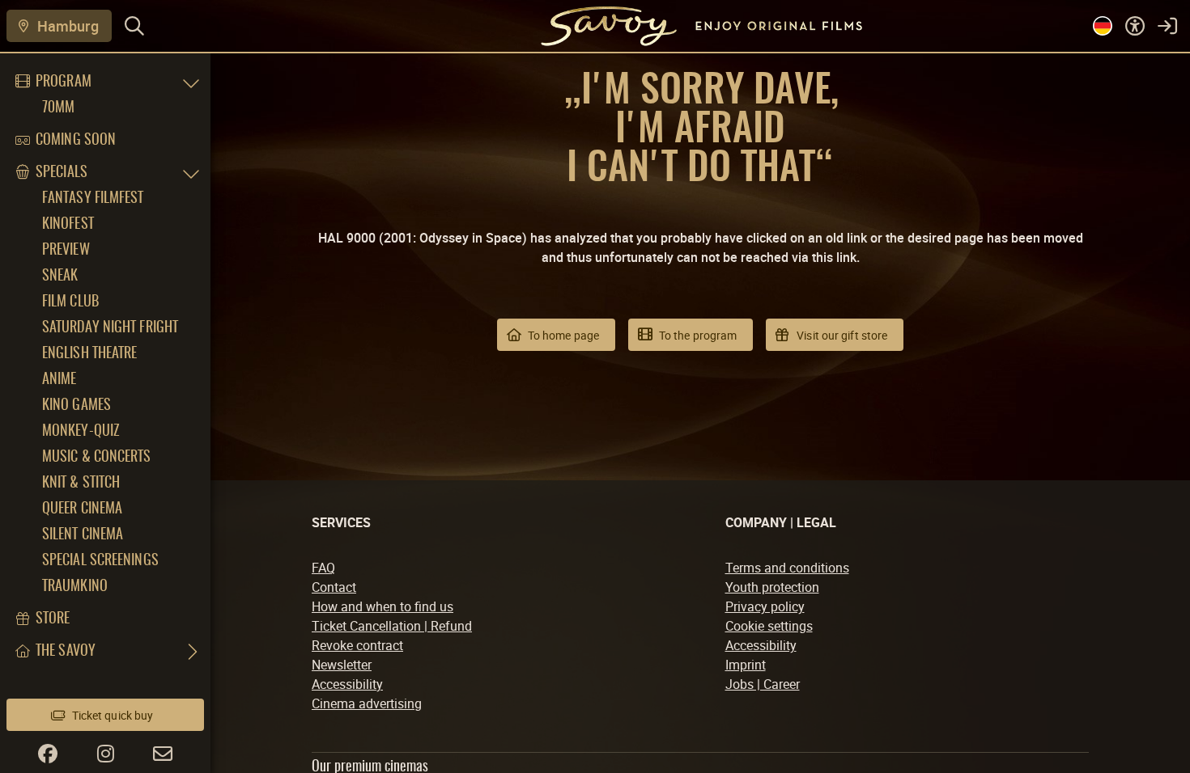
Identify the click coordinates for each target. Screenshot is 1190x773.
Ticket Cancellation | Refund (392, 626)
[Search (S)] (134, 26)
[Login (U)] (1167, 26)
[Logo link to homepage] (595, 25)
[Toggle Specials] (191, 173)
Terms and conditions (787, 568)
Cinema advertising (367, 703)
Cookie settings (769, 626)
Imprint (745, 665)
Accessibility (347, 684)
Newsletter (342, 665)
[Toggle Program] (191, 82)
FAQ (323, 568)
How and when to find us (382, 606)
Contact (334, 587)
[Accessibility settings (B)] (1135, 26)
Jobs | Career (762, 684)
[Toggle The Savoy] (191, 652)
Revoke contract (357, 645)
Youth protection (772, 587)
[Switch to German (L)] (1102, 26)
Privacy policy (765, 606)
